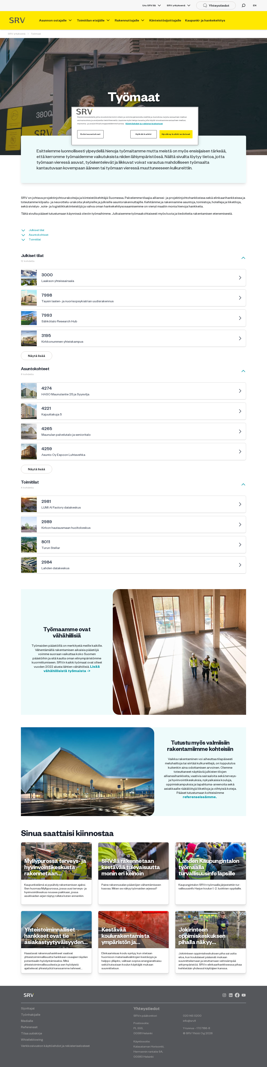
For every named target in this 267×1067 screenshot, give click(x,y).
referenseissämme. (200, 797)
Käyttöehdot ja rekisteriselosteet (144, 123)
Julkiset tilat (36, 230)
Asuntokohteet (38, 234)
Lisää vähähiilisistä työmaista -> (72, 668)
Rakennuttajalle (127, 20)
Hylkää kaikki (143, 134)
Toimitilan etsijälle (91, 20)
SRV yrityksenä (176, 5)
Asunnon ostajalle (53, 20)
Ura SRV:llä (149, 5)
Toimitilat (35, 239)
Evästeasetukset (90, 134)
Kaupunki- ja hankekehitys (205, 20)
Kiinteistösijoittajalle (165, 20)
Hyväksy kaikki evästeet (176, 134)
